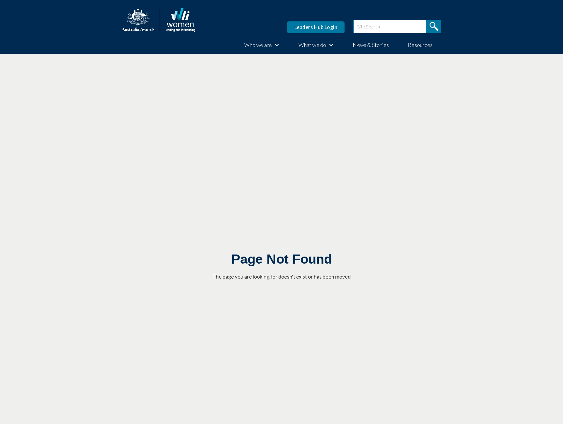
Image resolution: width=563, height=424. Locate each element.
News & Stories (371, 45)
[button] (258, 45)
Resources (420, 45)
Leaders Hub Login (316, 27)
